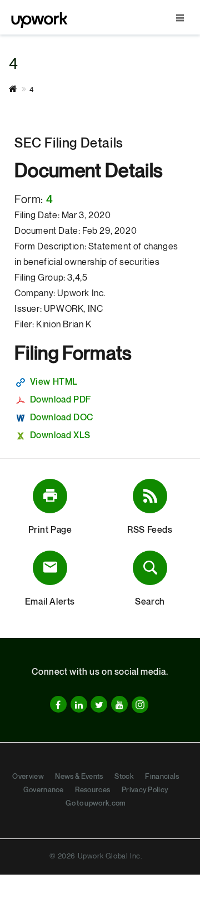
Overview (28, 777)
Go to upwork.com (96, 803)
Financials (162, 777)
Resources (92, 790)
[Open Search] (180, 17)
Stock (124, 777)
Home (19, 89)
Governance (43, 790)
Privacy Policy (145, 790)
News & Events (79, 777)
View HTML (54, 382)
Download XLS (60, 435)
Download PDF (60, 400)
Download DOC (61, 418)
